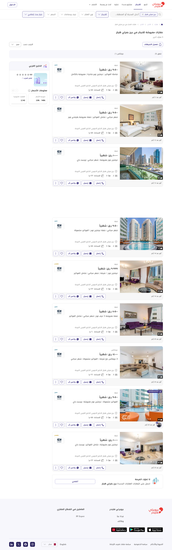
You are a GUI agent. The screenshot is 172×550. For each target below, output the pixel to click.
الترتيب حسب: (28, 44)
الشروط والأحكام (156, 544)
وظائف (120, 521)
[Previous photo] (122, 77)
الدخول (12, 4)
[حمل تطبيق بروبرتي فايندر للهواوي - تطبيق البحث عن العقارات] (119, 529)
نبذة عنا (120, 516)
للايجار (138, 4)
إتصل (98, 97)
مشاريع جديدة (127, 4)
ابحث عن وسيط (105, 4)
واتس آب (72, 97)
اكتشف (94, 4)
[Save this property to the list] (61, 97)
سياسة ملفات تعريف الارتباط (120, 544)
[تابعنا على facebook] (25, 544)
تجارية (116, 4)
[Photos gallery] (141, 78)
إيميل (85, 97)
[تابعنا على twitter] (18, 544)
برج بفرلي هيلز (150, 14)
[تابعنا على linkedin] (11, 544)
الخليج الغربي (147, 24)
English (63, 544)
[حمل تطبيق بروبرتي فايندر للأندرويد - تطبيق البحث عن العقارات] (137, 529)
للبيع (145, 4)
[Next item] (13, 90)
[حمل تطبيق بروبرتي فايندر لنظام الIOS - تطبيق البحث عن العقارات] (155, 529)
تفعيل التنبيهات (151, 44)
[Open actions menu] (55, 97)
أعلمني (75, 481)
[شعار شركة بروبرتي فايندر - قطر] (158, 4)
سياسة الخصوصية (140, 544)
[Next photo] (160, 77)
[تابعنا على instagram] (32, 544)
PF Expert (80, 516)
